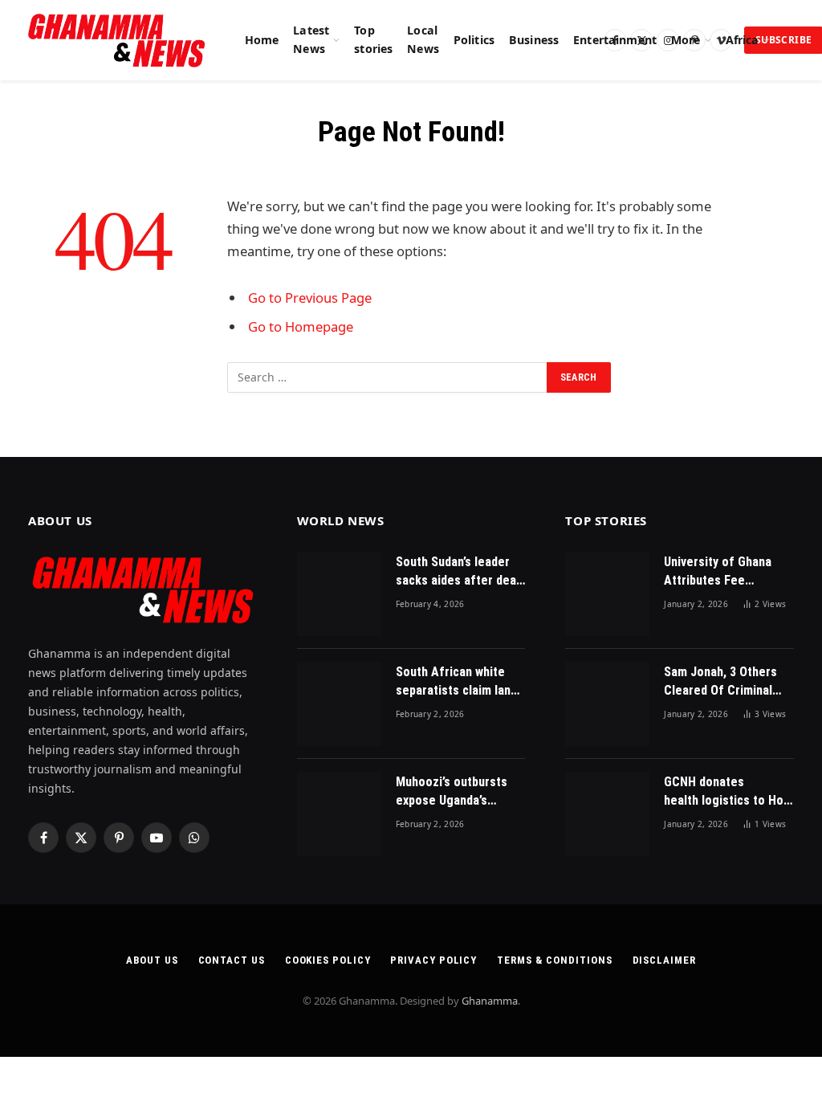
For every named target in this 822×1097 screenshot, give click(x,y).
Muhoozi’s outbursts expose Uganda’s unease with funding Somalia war (451, 792)
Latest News (311, 39)
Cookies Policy (328, 960)
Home (262, 39)
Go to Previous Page (310, 297)
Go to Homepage (300, 326)
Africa (742, 39)
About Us (151, 960)
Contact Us (231, 960)
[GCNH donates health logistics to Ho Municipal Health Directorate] (607, 814)
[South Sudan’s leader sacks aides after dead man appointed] (339, 594)
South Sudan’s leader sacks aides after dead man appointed (459, 572)
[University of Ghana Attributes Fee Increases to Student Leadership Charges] (607, 594)
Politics (474, 39)
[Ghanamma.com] (117, 40)
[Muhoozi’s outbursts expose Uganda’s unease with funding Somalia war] (339, 814)
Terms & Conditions (554, 960)
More (686, 39)
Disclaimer (664, 960)
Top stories (373, 39)
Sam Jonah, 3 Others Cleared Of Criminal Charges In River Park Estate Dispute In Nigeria (723, 682)
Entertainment (615, 39)
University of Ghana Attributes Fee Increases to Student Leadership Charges (722, 572)
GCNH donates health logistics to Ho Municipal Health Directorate (723, 792)
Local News (423, 39)
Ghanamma (490, 1000)
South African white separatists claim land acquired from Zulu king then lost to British (456, 682)
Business (534, 39)
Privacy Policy (433, 960)
